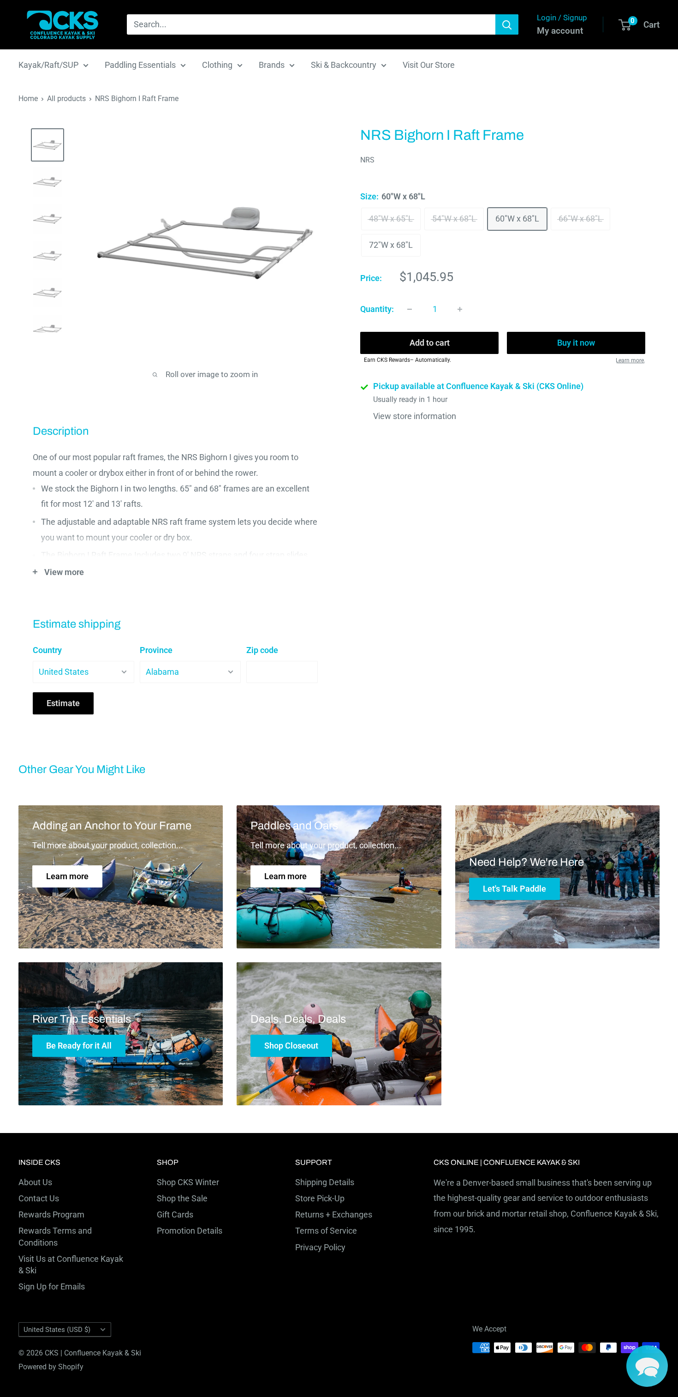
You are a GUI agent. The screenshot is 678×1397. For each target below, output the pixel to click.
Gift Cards (175, 1214)
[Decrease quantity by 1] (409, 309)
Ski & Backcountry (343, 65)
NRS (367, 160)
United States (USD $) (57, 1329)
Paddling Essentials (140, 65)
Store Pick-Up (320, 1198)
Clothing (217, 65)
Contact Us (38, 1198)
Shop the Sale (182, 1198)
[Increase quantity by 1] (460, 309)
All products (66, 98)
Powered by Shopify (50, 1366)
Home (28, 98)
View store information (414, 416)
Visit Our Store (429, 65)
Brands (272, 65)
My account (560, 30)
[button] (647, 1366)
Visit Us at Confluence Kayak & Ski (70, 1264)
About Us (35, 1182)
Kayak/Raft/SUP (48, 65)
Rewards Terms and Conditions (55, 1236)
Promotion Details (189, 1230)
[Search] (506, 24)
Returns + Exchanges (333, 1214)
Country (47, 650)
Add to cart (430, 343)
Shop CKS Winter (188, 1182)
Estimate (63, 703)
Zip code (262, 650)
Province (156, 650)
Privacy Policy (320, 1247)
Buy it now (576, 343)
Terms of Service (326, 1230)
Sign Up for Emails (51, 1286)
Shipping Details (324, 1182)
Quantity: (377, 309)
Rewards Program (51, 1214)
